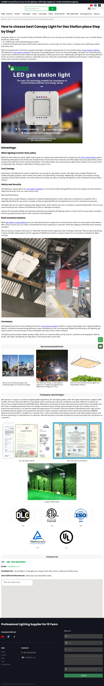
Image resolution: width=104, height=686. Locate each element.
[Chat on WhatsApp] (100, 339)
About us (97, 14)
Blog (9, 19)
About (3, 652)
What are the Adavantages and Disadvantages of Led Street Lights (16, 384)
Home (4, 19)
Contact (3, 655)
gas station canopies (21, 52)
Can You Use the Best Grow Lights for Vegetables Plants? (85, 384)
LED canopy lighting (88, 157)
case (2, 661)
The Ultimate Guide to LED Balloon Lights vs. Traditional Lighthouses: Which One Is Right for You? (49, 385)
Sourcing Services (86, 14)
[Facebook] (95, 5)
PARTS (51, 14)
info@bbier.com (13, 566)
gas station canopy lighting (16, 222)
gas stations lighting (91, 50)
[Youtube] (91, 5)
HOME (3, 14)
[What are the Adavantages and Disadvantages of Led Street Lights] (18, 366)
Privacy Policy (5, 664)
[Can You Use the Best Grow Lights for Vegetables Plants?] (86, 366)
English (93, 9)
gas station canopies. (50, 326)
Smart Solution (59, 14)
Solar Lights (43, 14)
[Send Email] (100, 346)
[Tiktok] (99, 5)
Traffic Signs (26, 14)
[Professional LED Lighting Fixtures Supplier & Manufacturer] (11, 8)
